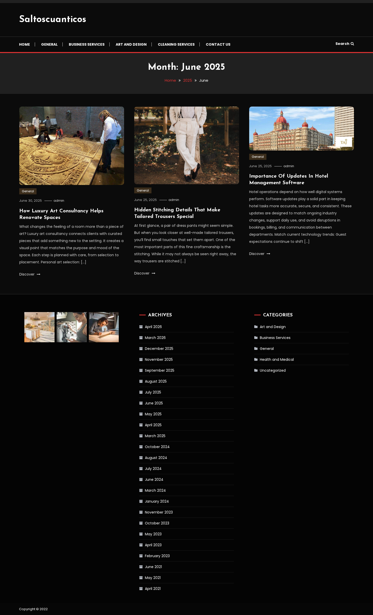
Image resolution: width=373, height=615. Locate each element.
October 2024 (157, 446)
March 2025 (155, 435)
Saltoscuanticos (52, 19)
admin (59, 200)
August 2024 (156, 457)
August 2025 (156, 381)
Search (342, 43)
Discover (27, 274)
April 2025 (153, 425)
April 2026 (153, 326)
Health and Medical (277, 359)
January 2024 (157, 501)
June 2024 (154, 479)
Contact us (218, 44)
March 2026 (155, 337)
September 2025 (159, 370)
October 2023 (157, 523)
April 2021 (153, 588)
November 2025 (159, 359)
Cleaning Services (176, 44)
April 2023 (153, 545)
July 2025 (153, 392)
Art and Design (131, 44)
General (49, 44)
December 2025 (159, 348)
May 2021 (153, 577)
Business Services (87, 44)
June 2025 (154, 403)
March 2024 (155, 490)
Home (24, 44)
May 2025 (153, 414)
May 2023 (153, 534)
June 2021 (153, 566)
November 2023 (159, 512)
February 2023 (157, 555)
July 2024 (153, 468)
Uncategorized (273, 370)
